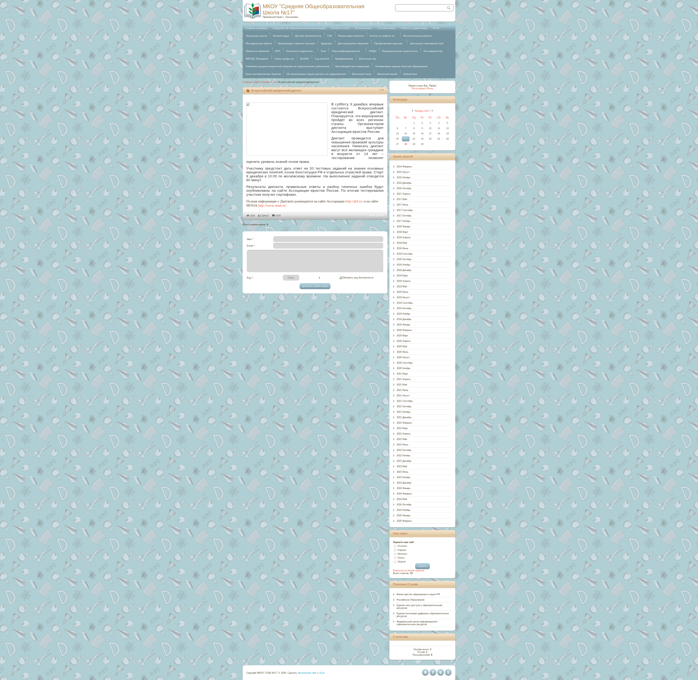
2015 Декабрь (404, 183)
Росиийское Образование (410, 599)
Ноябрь (266, 82)
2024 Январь (403, 488)
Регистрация (418, 88)
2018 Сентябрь (405, 253)
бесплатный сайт (307, 672)
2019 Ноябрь (403, 313)
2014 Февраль (404, 166)
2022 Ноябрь (403, 455)
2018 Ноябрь (403, 264)
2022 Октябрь (404, 450)
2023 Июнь (402, 471)
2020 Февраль (404, 330)
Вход (430, 88)
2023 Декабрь (404, 482)
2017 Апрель (404, 193)
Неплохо (402, 553)
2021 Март (402, 373)
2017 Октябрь (404, 215)
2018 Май (402, 243)
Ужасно (402, 561)
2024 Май (402, 499)
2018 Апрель (404, 237)
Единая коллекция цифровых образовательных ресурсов (423, 614)
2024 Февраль (404, 493)
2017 (256, 82)
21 (274, 82)
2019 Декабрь (404, 319)
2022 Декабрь (404, 461)
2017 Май (402, 199)
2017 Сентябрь (405, 210)
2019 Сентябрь (405, 302)
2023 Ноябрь (403, 477)
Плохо (401, 557)
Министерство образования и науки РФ (418, 594)
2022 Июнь (402, 444)
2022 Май (402, 439)
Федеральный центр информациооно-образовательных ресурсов (417, 623)
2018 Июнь (402, 248)
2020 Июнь (402, 352)
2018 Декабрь (404, 270)
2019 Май (402, 286)
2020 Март (402, 335)
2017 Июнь (402, 204)
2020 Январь (403, 324)
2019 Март (402, 275)
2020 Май (402, 346)
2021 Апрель (404, 379)
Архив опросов (416, 570)
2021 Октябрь (404, 406)
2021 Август (403, 395)
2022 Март (402, 428)
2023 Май (402, 466)
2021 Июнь (402, 390)
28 (405, 144)
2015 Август (403, 172)
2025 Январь (403, 515)
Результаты (399, 570)
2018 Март (402, 232)
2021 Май (402, 384)
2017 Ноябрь (403, 221)
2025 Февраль (404, 521)
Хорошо (402, 550)
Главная (247, 82)
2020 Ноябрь (403, 368)
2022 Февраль (404, 422)
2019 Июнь (402, 292)
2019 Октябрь (404, 308)
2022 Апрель (404, 433)
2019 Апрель (404, 281)
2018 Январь (403, 226)
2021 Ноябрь (403, 412)
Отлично (402, 546)
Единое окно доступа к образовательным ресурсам (419, 606)
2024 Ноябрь (403, 510)
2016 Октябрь (404, 188)
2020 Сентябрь (405, 362)
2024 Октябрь (404, 504)
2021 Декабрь (404, 417)
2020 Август (403, 357)
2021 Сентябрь (405, 401)
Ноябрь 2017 (422, 111)
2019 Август (403, 297)
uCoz (322, 672)
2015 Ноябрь (403, 177)
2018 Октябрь (404, 259)
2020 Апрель (404, 341)
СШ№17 (264, 215)
